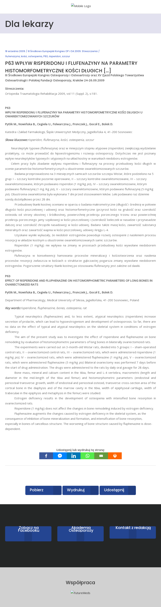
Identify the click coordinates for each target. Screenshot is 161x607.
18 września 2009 (15, 51)
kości (24, 56)
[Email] (101, 455)
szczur (66, 56)
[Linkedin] (73, 455)
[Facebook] (46, 455)
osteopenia (35, 56)
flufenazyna (12, 56)
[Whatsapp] (87, 455)
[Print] (115, 455)
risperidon (55, 56)
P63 (45, 56)
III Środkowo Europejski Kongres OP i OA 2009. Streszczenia (63, 51)
